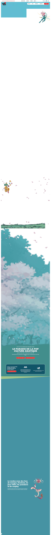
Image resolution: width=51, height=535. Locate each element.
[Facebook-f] (43, 1)
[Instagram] (45, 1)
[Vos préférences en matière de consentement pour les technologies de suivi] (1, 533)
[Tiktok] (48, 1)
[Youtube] (46, 1)
